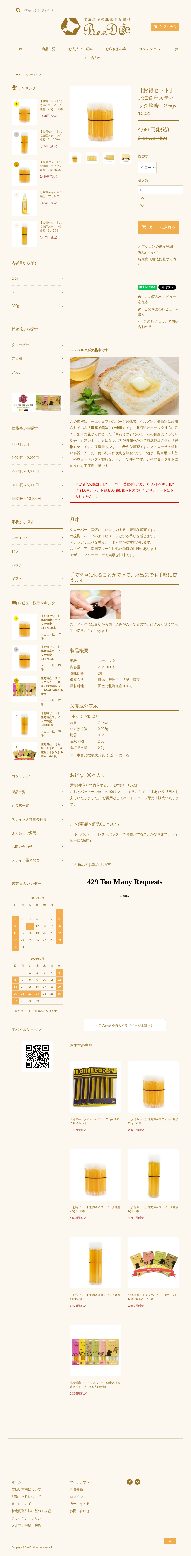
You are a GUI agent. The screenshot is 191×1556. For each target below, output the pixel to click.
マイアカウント (81, 1482)
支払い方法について (26, 1489)
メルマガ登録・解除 (26, 1525)
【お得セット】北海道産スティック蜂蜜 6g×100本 (51, 135)
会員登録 (76, 1489)
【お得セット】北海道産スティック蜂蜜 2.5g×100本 (51, 105)
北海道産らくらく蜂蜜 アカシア (51, 194)
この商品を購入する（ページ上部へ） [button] (126, 1025)
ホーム (24, 49)
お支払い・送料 (80, 49)
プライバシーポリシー (28, 1518)
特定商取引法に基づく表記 (31, 1511)
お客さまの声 (115, 49)
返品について (148, 253)
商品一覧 (49, 49)
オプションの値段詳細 (155, 246)
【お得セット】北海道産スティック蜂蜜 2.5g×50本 (51, 166)
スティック (34, 74)
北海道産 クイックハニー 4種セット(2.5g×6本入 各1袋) (152, 1297)
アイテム (168, 27)
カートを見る (79, 1504)
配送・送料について (26, 1497)
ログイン (76, 1497)
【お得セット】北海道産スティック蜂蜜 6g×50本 (51, 226)
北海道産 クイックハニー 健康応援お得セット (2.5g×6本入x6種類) (95, 1384)
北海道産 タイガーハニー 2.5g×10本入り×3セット (94, 1121)
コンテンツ (147, 49)
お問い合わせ (79, 1511)
